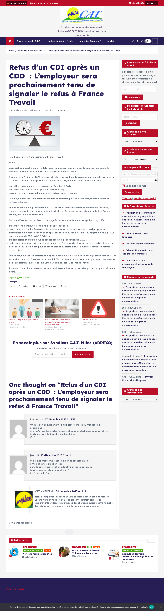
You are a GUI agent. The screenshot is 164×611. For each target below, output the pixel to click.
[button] (149, 541)
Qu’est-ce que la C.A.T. (28, 41)
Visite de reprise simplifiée (140, 243)
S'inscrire (127, 198)
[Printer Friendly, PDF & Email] (20, 277)
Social (25, 110)
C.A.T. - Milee (15, 110)
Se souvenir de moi (136, 186)
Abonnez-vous (82, 354)
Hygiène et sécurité (33, 550)
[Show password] (155, 180)
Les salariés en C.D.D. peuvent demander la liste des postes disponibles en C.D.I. (58, 322)
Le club (110, 41)
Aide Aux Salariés (89, 41)
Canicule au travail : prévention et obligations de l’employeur (137, 264)
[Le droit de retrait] (98, 308)
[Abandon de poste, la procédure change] (26, 308)
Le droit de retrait (89, 319)
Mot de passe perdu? (145, 198)
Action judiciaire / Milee (61, 41)
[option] (32, 552)
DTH (89, 547)
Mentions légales (15, 589)
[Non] (161, 607)
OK (151, 607)
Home (11, 50)
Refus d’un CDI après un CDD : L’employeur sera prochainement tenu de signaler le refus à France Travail (68, 50)
